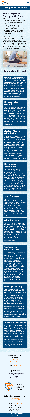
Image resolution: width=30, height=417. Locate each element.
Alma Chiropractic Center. (17, 413)
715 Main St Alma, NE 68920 (15, 360)
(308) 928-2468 (17, 365)
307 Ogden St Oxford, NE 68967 (15, 399)
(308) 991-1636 (17, 403)
